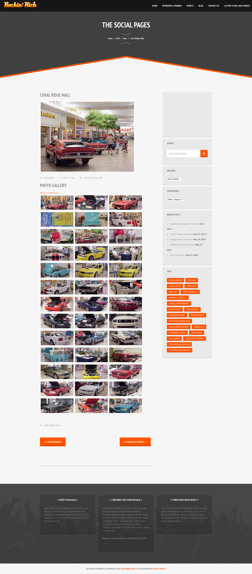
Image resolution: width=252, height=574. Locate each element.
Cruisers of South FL (178, 297)
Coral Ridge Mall (52, 425)
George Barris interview (181, 239)
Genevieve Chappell (177, 315)
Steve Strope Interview (181, 234)
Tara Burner (174, 338)
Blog (200, 5)
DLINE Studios (175, 309)
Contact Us (213, 5)
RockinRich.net (129, 568)
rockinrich (49, 177)
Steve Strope (196, 332)
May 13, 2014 (69, 177)
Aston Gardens (175, 280)
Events (190, 5)
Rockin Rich (199, 327)
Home (154, 5)
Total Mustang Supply (194, 338)
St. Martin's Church (177, 332)
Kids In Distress (177, 255)
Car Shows (89, 177)
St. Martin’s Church (134, 441)
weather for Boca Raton (187, 128)
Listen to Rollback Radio (237, 5)
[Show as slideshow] (49, 193)
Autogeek (192, 280)
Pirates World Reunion (178, 327)
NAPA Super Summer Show (182, 244)
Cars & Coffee (175, 286)
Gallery (99, 177)
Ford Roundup (54, 441)
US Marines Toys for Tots (179, 350)
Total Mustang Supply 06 (179, 344)
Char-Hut (173, 292)
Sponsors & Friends (172, 5)
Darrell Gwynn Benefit (179, 303)
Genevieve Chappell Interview (184, 223)
